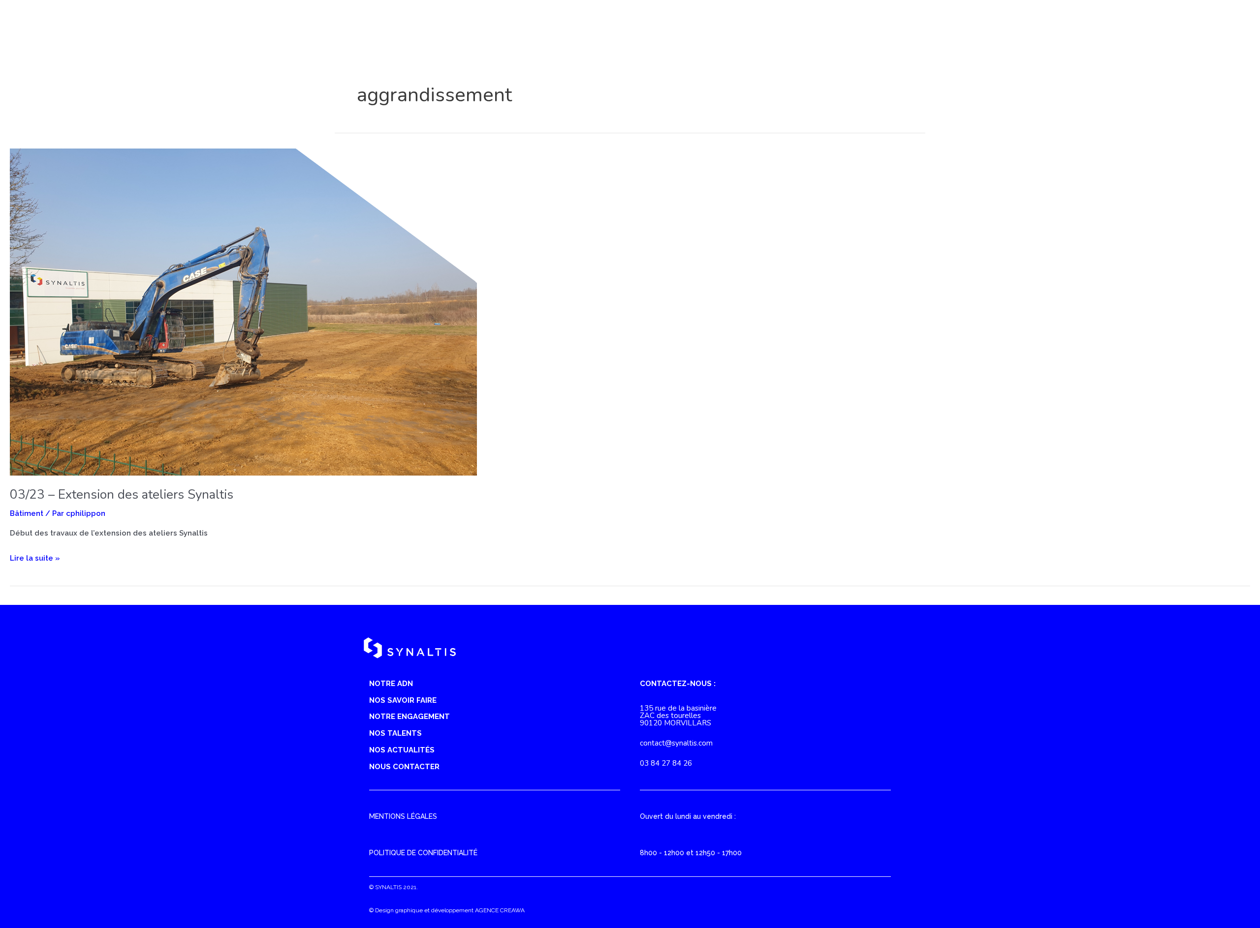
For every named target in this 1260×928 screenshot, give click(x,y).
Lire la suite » (35, 559)
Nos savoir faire (403, 700)
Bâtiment (26, 513)
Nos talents (395, 733)
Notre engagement (409, 716)
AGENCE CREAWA (500, 910)
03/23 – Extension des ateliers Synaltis (121, 494)
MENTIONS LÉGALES (403, 816)
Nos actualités (402, 750)
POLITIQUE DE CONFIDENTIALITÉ (423, 853)
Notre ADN (391, 683)
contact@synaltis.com (676, 743)
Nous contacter (404, 766)
